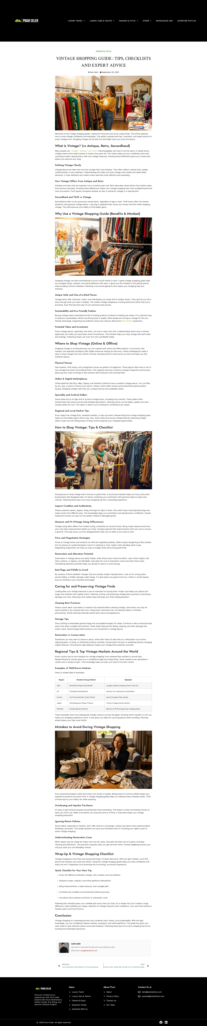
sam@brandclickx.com (89, 950)
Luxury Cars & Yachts (101, 20)
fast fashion (127, 321)
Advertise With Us (186, 20)
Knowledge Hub (164, 20)
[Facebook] (161, 1022)
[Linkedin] (166, 1022)
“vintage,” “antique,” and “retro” (84, 151)
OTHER (146, 20)
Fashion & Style (127, 20)
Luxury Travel (75, 20)
